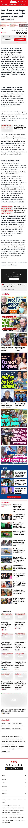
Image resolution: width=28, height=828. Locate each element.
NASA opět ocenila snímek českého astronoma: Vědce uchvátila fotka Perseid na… (19, 508)
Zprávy (3, 723)
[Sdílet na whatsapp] (24, 33)
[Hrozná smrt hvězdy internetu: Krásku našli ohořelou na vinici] (6, 592)
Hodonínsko (16, 736)
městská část (5, 741)
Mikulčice (4, 751)
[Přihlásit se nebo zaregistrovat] (25, 1)
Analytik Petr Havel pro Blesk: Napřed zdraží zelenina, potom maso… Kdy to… (19, 600)
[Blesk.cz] (13, 1)
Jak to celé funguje (14, 42)
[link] (7, 765)
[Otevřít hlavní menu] (1, 1)
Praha (7, 749)
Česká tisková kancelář (17, 739)
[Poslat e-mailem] (26, 33)
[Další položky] (26, 4)
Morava (10, 741)
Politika (3, 477)
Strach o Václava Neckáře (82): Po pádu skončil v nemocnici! (19, 575)
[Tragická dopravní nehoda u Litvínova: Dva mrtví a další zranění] (6, 551)
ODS (21, 736)
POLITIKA (4, 468)
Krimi (17, 726)
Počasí (3, 726)
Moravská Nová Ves (18, 749)
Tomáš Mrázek (10, 744)
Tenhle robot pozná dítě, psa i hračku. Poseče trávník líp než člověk (19, 532)
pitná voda (4, 744)
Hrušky (11, 749)
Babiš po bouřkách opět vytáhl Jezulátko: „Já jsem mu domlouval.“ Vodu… (19, 543)
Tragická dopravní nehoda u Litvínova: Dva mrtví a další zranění (19, 550)
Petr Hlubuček (16, 741)
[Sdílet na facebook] (17, 33)
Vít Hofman (22, 741)
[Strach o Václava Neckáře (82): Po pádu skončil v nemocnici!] (6, 576)
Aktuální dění (6, 720)
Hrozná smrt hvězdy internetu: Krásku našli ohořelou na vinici (19, 591)
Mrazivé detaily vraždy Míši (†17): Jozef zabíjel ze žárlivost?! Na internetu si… (19, 584)
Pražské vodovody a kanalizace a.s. (9, 746)
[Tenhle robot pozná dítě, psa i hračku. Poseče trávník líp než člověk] (6, 534)
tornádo (7, 736)
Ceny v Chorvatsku (16, 728)
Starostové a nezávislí (6, 739)
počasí (3, 736)
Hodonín (3, 749)
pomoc (11, 736)
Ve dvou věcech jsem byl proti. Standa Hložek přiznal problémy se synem (19, 517)
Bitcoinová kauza (6, 728)
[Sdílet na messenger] (21, 33)
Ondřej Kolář (21, 746)
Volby (9, 723)
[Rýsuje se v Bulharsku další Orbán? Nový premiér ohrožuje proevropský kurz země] (6, 525)
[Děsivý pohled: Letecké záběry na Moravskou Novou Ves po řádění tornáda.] (4, 25)
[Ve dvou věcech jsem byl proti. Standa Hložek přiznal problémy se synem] (6, 517)
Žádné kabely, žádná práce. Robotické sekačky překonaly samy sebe (19, 567)
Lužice (8, 751)
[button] (9, 768)
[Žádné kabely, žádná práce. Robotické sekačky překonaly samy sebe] (6, 568)
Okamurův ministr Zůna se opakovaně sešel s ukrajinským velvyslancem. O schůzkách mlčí (20, 491)
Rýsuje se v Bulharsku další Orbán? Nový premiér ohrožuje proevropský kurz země (19, 525)
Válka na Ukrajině (17, 723)
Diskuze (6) (3, 32)
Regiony (22, 726)
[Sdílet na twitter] (19, 33)
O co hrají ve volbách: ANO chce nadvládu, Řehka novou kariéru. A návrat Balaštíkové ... (20, 482)
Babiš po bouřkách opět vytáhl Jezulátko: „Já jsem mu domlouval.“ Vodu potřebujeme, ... (20, 474)
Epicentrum (10, 726)
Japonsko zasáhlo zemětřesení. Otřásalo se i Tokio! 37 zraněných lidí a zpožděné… (19, 559)
